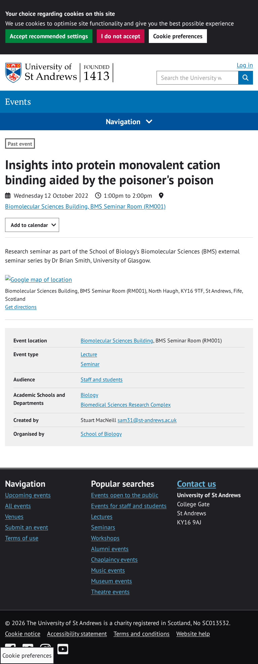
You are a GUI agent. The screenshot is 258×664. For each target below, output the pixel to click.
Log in (245, 65)
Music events (108, 570)
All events (18, 506)
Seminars (103, 527)
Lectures (102, 516)
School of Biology (101, 433)
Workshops (105, 538)
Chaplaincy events (114, 559)
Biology (89, 394)
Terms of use (21, 538)
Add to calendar (29, 225)
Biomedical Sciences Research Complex (126, 404)
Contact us (196, 483)
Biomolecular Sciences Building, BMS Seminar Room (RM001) (85, 206)
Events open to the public (124, 495)
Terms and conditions (142, 633)
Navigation (124, 121)
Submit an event (26, 527)
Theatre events (110, 592)
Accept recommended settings (49, 36)
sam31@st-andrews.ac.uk (147, 420)
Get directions (21, 306)
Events (18, 101)
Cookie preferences (178, 36)
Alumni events (110, 549)
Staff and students (102, 379)
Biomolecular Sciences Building (117, 340)
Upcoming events (28, 495)
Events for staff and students (129, 506)
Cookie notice (22, 633)
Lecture (89, 354)
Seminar (90, 364)
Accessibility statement (77, 633)
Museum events (111, 581)
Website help (193, 633)
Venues (14, 516)
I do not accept (120, 36)
